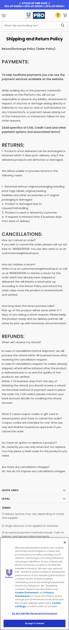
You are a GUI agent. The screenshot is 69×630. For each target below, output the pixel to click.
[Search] (62, 25)
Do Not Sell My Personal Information (34, 613)
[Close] (65, 542)
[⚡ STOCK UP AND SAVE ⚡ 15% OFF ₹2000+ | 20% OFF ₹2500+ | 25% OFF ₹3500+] (34, 4)
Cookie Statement (27, 592)
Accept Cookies (34, 623)
